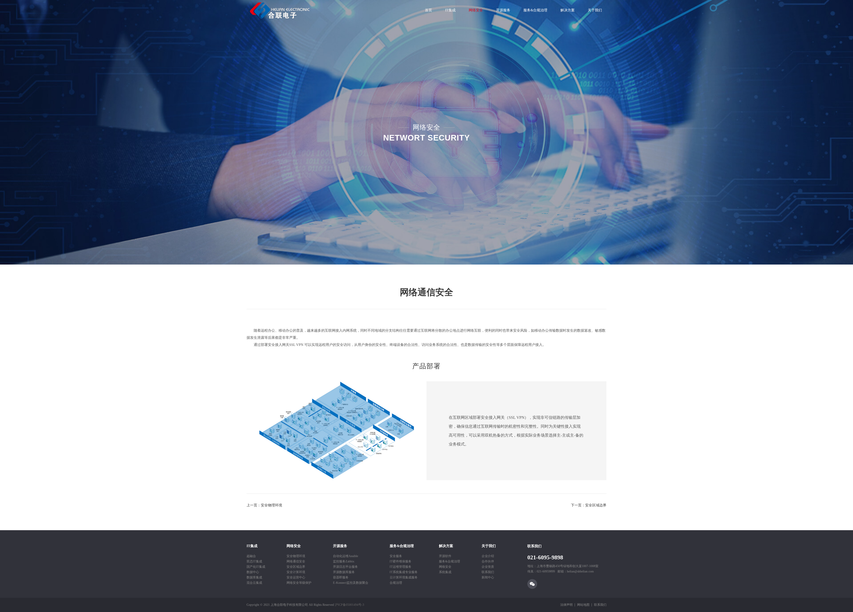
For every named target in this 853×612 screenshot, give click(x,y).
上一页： (264, 505)
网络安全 (476, 10)
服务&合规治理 (535, 10)
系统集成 (445, 572)
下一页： (588, 505)
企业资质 (488, 566)
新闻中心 (488, 577)
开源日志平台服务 (345, 566)
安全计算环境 (296, 572)
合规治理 (396, 582)
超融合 (251, 556)
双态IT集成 (254, 561)
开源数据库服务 (344, 572)
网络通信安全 (296, 561)
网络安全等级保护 (299, 582)
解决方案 (567, 10)
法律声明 (566, 604)
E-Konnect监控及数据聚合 (350, 582)
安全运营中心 (296, 577)
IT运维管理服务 (400, 566)
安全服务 (396, 556)
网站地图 (583, 604)
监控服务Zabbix (343, 561)
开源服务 (503, 10)
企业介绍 (488, 556)
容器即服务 (341, 577)
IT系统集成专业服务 (404, 572)
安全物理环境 (296, 556)
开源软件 (445, 556)
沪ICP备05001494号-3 (349, 604)
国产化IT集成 (256, 566)
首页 (428, 10)
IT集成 (450, 10)
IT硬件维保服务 (400, 561)
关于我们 (595, 10)
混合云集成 (254, 582)
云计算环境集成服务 (404, 577)
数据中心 (253, 572)
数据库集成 (254, 577)
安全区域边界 (296, 566)
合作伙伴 (488, 561)
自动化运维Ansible (345, 556)
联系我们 (488, 572)
